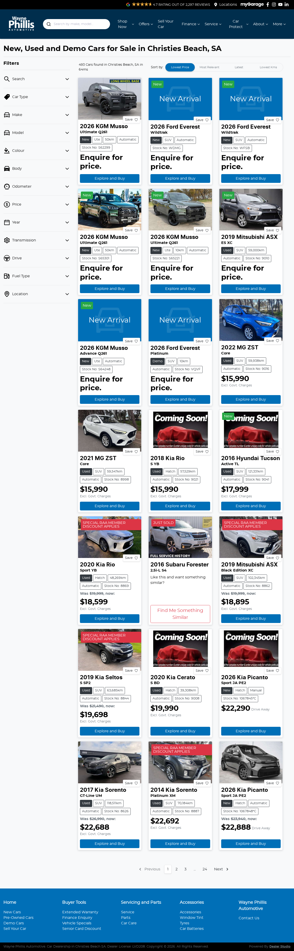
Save (129, 119)
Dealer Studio (280, 946)
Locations (228, 4)
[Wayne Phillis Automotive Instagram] (275, 4)
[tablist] (224, 67)
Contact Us (249, 918)
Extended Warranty (80, 912)
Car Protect (236, 24)
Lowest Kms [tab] (268, 67)
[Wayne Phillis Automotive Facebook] (269, 4)
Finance (189, 24)
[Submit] (48, 24)
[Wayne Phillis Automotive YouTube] (281, 4)
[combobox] (76, 24)
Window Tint (192, 918)
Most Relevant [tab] (209, 67)
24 (205, 869)
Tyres (184, 923)
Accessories (190, 912)
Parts (125, 918)
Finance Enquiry (77, 918)
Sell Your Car (165, 24)
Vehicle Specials (76, 923)
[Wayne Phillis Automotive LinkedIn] (287, 4)
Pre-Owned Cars (18, 918)
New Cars (12, 912)
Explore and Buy (110, 178)
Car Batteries (192, 929)
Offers (144, 24)
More (277, 24)
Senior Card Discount (81, 929)
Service (211, 24)
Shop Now (122, 24)
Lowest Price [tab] (180, 67)
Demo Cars (13, 923)
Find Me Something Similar (180, 614)
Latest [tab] (239, 67)
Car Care (129, 923)
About (259, 24)
